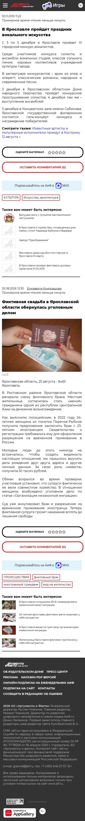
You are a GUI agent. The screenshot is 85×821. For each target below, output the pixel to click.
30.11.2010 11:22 (11, 16)
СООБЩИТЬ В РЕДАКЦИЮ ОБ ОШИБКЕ (32, 694)
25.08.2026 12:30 (13, 288)
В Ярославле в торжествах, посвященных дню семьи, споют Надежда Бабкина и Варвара (47, 229)
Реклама (10, 677)
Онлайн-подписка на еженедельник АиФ (38, 683)
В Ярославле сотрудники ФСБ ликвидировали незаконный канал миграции (48, 603)
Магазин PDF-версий (38, 677)
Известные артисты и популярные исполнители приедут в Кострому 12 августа (41, 133)
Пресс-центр (57, 671)
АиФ (5, 374)
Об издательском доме (23, 671)
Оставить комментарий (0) (43, 167)
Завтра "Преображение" (34, 240)
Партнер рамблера (37, 801)
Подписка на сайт (19, 688)
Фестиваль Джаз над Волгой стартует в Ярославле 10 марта (43, 254)
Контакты (46, 688)
